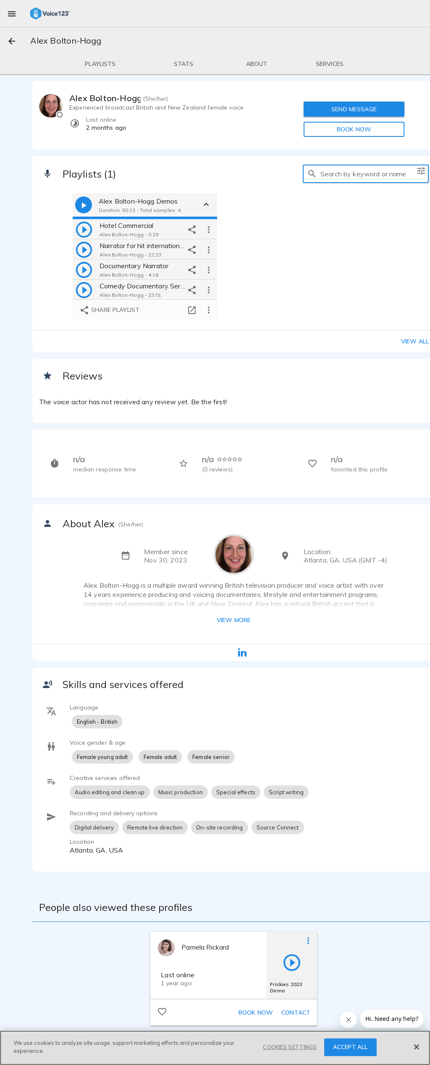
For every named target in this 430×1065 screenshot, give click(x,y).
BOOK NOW (354, 129)
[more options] (208, 229)
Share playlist (114, 310)
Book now (256, 1012)
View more (234, 620)
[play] (84, 229)
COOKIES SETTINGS (290, 1047)
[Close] (416, 1047)
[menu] (11, 13)
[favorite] (162, 1011)
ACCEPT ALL (350, 1047)
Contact (295, 1012)
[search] (312, 173)
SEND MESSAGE (354, 109)
